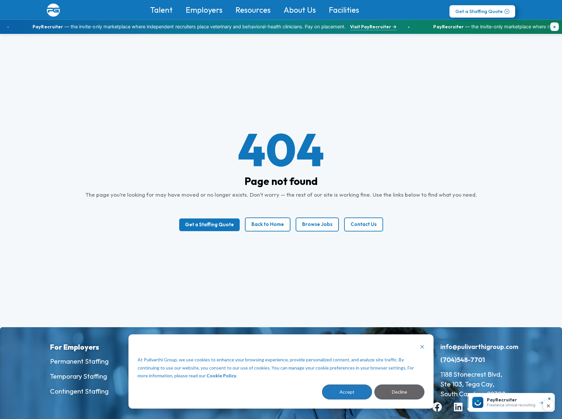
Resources (253, 10)
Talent (161, 10)
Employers (204, 10)
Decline (399, 392)
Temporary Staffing (78, 376)
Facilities (344, 10)
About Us (300, 10)
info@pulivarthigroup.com (479, 346)
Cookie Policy (221, 375)
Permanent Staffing (79, 361)
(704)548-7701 (462, 360)
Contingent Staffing (79, 391)
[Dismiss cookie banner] (422, 347)
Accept (347, 392)
